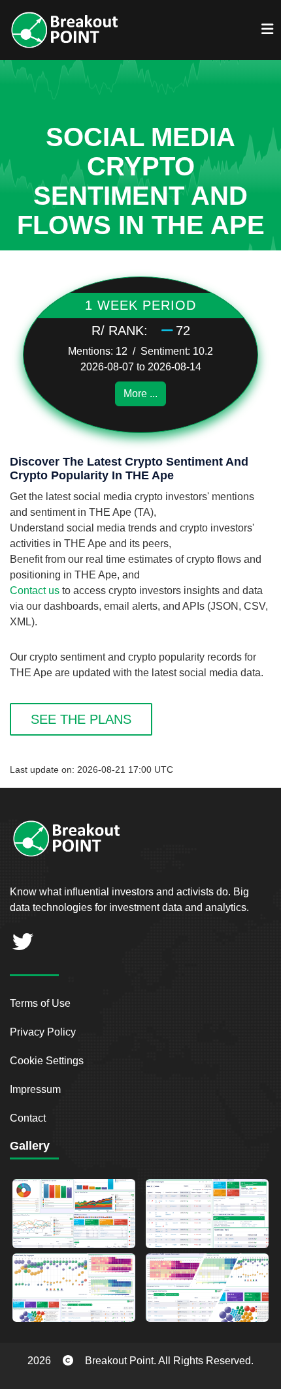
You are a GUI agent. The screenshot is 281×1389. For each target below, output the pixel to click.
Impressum (35, 1089)
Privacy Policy (43, 1032)
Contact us (34, 590)
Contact (28, 1118)
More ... (140, 393)
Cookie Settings (47, 1060)
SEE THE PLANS (81, 719)
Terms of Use (40, 1003)
